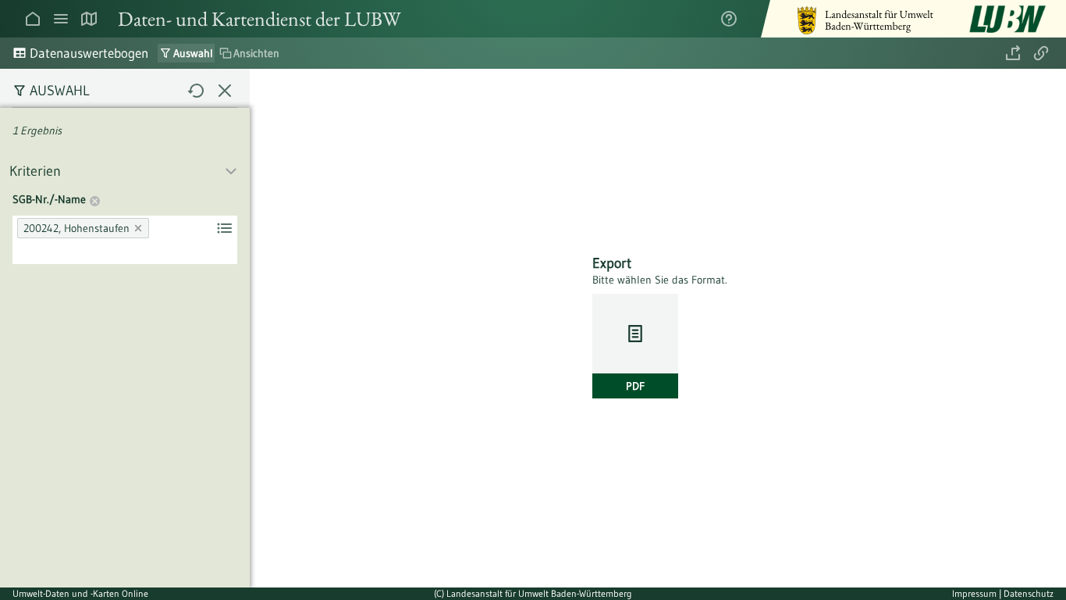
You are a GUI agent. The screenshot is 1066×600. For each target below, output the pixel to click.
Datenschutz (1029, 593)
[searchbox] (21, 251)
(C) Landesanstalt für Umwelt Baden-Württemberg (533, 593)
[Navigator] (60, 18)
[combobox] (124, 239)
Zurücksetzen (95, 203)
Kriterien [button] (35, 171)
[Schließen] (224, 90)
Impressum (975, 593)
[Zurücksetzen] (196, 90)
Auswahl (60, 90)
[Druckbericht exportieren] (1012, 53)
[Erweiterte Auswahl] (224, 228)
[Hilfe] (728, 18)
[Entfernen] (139, 228)
